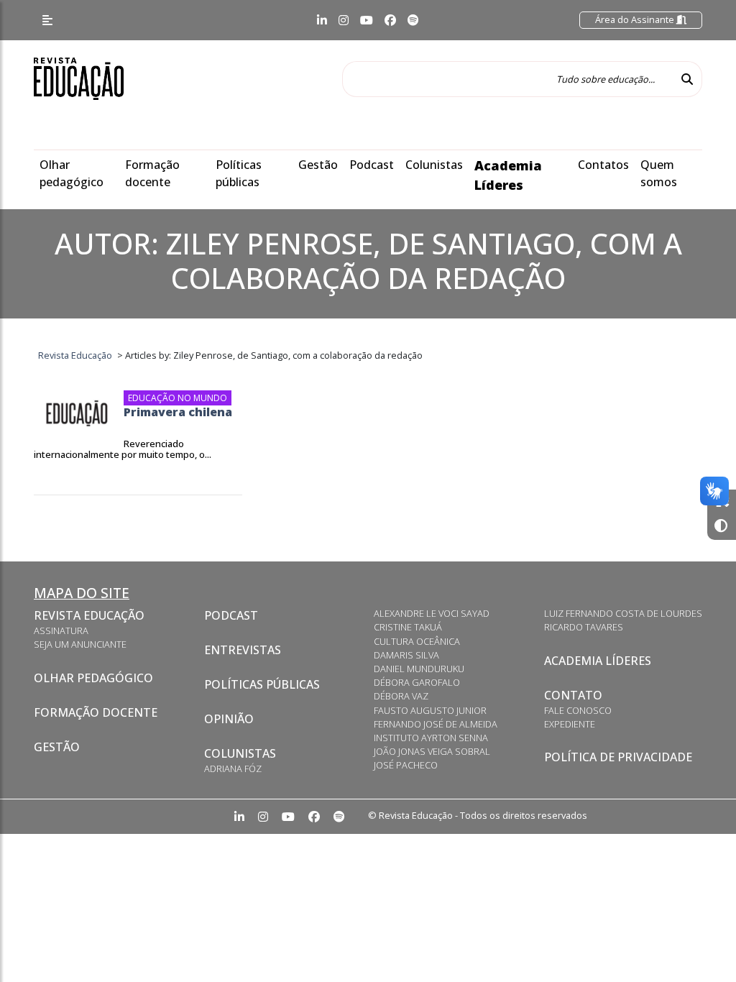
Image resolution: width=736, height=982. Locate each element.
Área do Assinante (635, 19)
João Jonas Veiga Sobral (432, 751)
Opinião (229, 719)
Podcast (371, 165)
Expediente (569, 723)
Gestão (318, 165)
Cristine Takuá (408, 626)
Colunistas (434, 165)
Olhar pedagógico (93, 678)
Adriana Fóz (233, 768)
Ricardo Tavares (583, 626)
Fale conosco (578, 710)
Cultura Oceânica (417, 641)
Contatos (603, 165)
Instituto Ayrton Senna (431, 737)
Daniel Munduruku (419, 668)
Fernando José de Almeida (435, 723)
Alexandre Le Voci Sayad (431, 613)
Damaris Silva (406, 654)
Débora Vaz (401, 695)
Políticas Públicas (262, 684)
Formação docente (95, 712)
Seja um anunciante (80, 644)
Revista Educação (89, 615)
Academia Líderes (597, 661)
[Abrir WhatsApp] (700, 946)
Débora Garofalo (417, 682)
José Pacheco (406, 764)
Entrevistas (242, 650)
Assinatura (61, 630)
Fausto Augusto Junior (430, 710)
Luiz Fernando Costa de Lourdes (623, 613)
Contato (573, 695)
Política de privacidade (618, 757)
